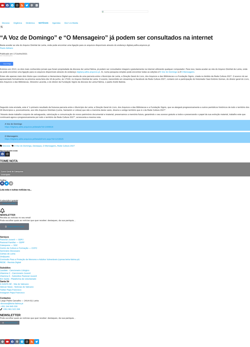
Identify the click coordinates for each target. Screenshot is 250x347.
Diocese (6, 23)
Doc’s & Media (71, 23)
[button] (1, 26)
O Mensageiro (187, 72)
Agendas (56, 23)
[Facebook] (7, 5)
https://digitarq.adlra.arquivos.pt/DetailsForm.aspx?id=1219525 (34, 139)
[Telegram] (12, 5)
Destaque (37, 146)
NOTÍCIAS (43, 23)
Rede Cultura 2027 (66, 146)
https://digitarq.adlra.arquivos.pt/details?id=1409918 (29, 127)
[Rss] (22, 5)
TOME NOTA (9, 161)
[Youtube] (2, 5)
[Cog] (2, 341)
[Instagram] (17, 5)
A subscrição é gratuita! (9, 200)
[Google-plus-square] (36, 5)
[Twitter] (26, 5)
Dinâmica (30, 23)
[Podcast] (31, 5)
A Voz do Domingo (168, 72)
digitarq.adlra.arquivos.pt (88, 72)
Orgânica (17, 23)
